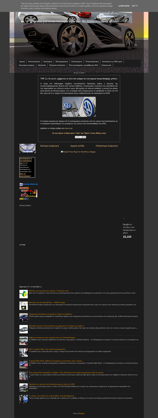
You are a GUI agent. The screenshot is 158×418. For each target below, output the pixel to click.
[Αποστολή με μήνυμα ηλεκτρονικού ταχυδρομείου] (76, 137)
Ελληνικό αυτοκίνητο (57, 65)
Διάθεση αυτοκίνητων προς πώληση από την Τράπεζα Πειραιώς (52, 337)
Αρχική (22, 61)
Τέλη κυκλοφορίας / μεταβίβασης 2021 (83, 65)
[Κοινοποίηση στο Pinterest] (85, 137)
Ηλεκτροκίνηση (34, 61)
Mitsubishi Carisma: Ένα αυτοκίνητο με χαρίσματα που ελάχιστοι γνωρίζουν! (56, 326)
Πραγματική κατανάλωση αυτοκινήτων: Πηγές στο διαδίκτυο (50, 314)
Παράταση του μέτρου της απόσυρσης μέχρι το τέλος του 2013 (52, 384)
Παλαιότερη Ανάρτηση (107, 146)
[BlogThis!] (78, 137)
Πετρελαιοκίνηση (92, 61)
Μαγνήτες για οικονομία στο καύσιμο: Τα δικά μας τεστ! (49, 291)
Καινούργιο (47, 61)
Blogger (81, 413)
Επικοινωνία (106, 65)
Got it (135, 6)
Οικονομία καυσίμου (26, 65)
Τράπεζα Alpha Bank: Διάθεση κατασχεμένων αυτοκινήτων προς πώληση (55, 361)
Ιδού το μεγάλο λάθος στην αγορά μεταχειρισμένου (47, 349)
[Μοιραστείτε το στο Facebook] (83, 137)
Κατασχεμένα (76, 61)
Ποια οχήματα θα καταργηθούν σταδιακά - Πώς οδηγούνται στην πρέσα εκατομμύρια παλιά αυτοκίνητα (66, 372)
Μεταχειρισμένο (62, 61)
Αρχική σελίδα (77, 146)
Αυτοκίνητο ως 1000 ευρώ (112, 61)
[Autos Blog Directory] (24, 199)
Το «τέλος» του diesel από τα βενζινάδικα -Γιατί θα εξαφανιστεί (51, 396)
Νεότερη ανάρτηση (49, 146)
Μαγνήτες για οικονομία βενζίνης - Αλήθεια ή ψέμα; (47, 302)
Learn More (124, 6)
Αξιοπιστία (42, 65)
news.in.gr (69, 128)
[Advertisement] (79, 40)
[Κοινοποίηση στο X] (80, 137)
